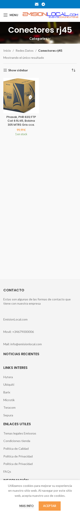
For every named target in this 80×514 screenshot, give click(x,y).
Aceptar (49, 506)
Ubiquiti (8, 384)
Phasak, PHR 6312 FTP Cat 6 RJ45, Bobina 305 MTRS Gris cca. (21, 121)
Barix (6, 392)
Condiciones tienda (16, 441)
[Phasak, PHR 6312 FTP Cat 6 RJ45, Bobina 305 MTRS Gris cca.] (21, 95)
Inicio (7, 50)
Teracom (9, 407)
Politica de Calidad (16, 448)
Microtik (9, 400)
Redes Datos (25, 50)
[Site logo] (50, 15)
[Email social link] (37, 4)
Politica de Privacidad (18, 456)
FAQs (7, 471)
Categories (38, 38)
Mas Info (26, 506)
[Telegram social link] (43, 4)
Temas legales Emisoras (19, 433)
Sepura (8, 415)
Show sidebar (18, 70)
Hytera (8, 377)
